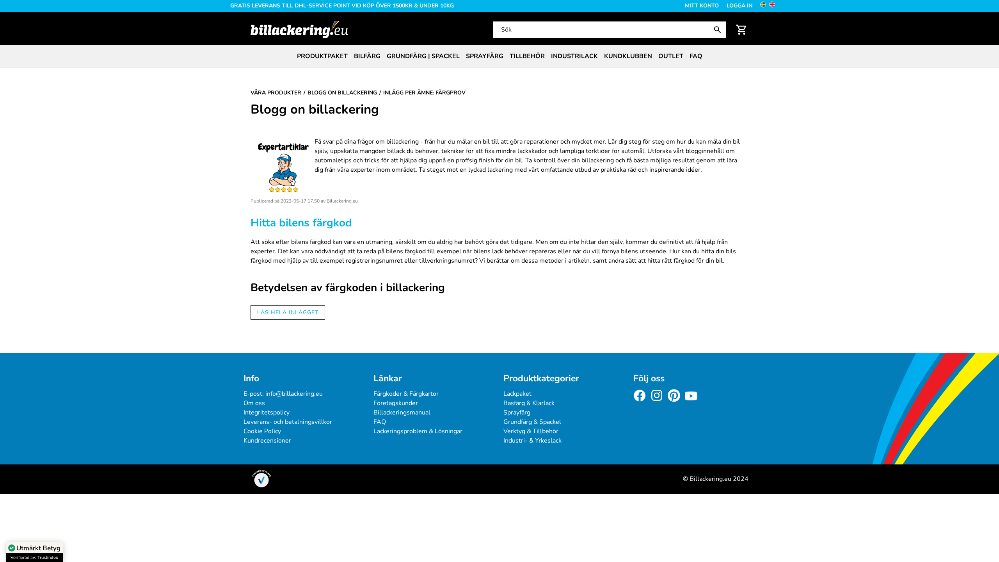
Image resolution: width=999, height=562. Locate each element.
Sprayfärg (484, 56)
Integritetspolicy (267, 412)
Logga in (739, 5)
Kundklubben (628, 56)
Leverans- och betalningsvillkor (288, 422)
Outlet (670, 56)
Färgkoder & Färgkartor (406, 393)
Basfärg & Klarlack (529, 403)
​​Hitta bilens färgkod (301, 222)
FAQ (696, 56)
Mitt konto (702, 5)
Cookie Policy (262, 431)
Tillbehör (527, 56)
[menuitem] (322, 56)
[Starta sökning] (719, 29)
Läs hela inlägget (287, 312)
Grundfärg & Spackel (532, 422)
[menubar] (499, 56)
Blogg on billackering (315, 109)
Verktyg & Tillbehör (530, 431)
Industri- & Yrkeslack (532, 440)
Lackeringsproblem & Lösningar (417, 431)
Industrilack (574, 56)
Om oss (254, 403)
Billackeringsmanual (401, 412)
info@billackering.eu (294, 393)
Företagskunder (395, 403)
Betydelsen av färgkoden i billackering (348, 287)
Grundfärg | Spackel (423, 56)
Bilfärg (367, 56)
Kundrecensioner (267, 440)
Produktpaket (322, 56)
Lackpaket (517, 393)
